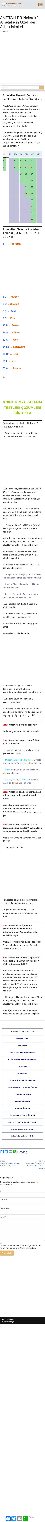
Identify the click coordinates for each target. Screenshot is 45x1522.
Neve (3, 1319)
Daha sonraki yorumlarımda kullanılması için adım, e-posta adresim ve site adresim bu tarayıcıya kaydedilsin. (20, 1247)
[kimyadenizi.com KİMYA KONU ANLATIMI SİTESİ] (12, 5)
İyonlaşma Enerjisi (22, 1038)
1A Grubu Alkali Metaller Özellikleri (22, 1115)
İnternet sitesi (4, 1208)
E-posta (3, 1200)
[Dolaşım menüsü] (40, 4)
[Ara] (41, 87)
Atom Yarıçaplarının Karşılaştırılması (22, 1052)
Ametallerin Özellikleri (22, 1101)
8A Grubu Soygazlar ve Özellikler (22, 1136)
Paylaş (22, 1152)
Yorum (3, 1217)
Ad (1, 1191)
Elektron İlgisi (22, 1066)
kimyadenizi (4, 31)
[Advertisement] (22, 61)
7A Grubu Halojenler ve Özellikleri (22, 1129)
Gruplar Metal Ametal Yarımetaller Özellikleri (22, 1087)
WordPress (10, 1319)
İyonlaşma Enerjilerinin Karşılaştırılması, (22, 1059)
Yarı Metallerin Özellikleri (22, 1094)
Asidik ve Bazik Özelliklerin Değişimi (22, 1080)
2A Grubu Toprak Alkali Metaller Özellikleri (22, 1122)
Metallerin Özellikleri (22, 1108)
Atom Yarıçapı (22, 1045)
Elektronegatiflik (22, 1073)
